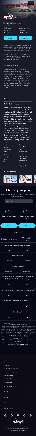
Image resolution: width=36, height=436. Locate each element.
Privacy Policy (7, 365)
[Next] (33, 179)
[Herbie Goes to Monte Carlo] (25, 179)
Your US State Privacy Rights (10, 372)
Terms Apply (7, 323)
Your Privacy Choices (8, 378)
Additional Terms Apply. (13, 59)
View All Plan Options (11, 65)
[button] (18, 386)
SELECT (10, 38)
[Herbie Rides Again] (10, 179)
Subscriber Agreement (9, 375)
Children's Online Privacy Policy (11, 368)
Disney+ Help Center (23, 344)
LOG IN (31, 3)
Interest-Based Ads (8, 382)
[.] (5, 415)
